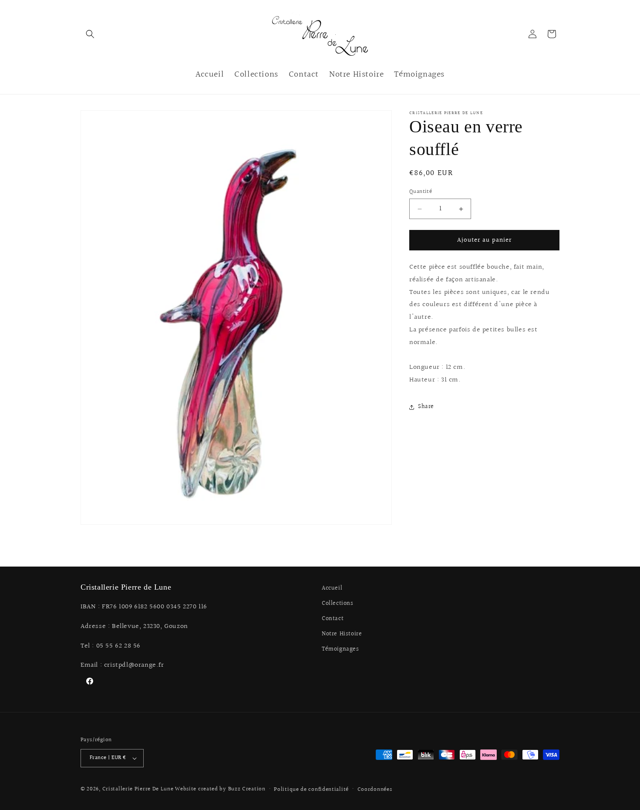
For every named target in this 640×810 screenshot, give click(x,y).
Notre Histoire (342, 634)
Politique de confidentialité (311, 789)
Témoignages (340, 649)
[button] (90, 34)
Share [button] (426, 407)
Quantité (420, 192)
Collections (338, 603)
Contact (333, 619)
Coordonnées (374, 789)
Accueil (332, 588)
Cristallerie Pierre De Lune (138, 789)
